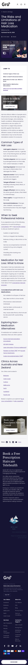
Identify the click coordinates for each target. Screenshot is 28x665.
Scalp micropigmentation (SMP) (13, 356)
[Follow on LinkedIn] (20, 646)
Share (14, 37)
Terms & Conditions (18, 614)
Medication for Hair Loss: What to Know (13, 80)
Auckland (6, 391)
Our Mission (18, 602)
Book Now (14, 662)
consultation (5, 227)
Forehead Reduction (6, 636)
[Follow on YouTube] (12, 646)
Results (5, 628)
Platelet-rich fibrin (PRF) (10, 351)
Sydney (5, 382)
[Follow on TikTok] (16, 646)
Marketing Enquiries (18, 631)
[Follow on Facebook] (5, 646)
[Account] (17, 4)
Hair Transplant (8, 623)
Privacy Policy (19, 610)
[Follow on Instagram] (8, 646)
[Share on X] (10, 442)
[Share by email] (16, 442)
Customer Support (18, 635)
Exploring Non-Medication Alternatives (10, 85)
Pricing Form (18, 627)
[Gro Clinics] (6, 4)
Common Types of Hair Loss (11, 74)
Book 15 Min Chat (10, 106)
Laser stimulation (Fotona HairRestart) (14, 347)
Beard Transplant (6, 632)
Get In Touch (18, 625)
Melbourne (6, 385)
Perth (5, 388)
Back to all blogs (8, 12)
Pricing (5, 626)
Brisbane (6, 375)
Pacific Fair (6, 395)
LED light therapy (8, 344)
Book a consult (10, 430)
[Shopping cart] (21, 4)
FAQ (16, 605)
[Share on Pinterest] (13, 442)
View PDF (7, 594)
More (19, 442)
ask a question (18, 401)
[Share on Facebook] (7, 442)
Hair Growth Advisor (19, 227)
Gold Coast (6, 379)
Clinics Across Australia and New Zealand (12, 89)
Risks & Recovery (17, 640)
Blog (16, 608)
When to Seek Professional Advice (13, 77)
